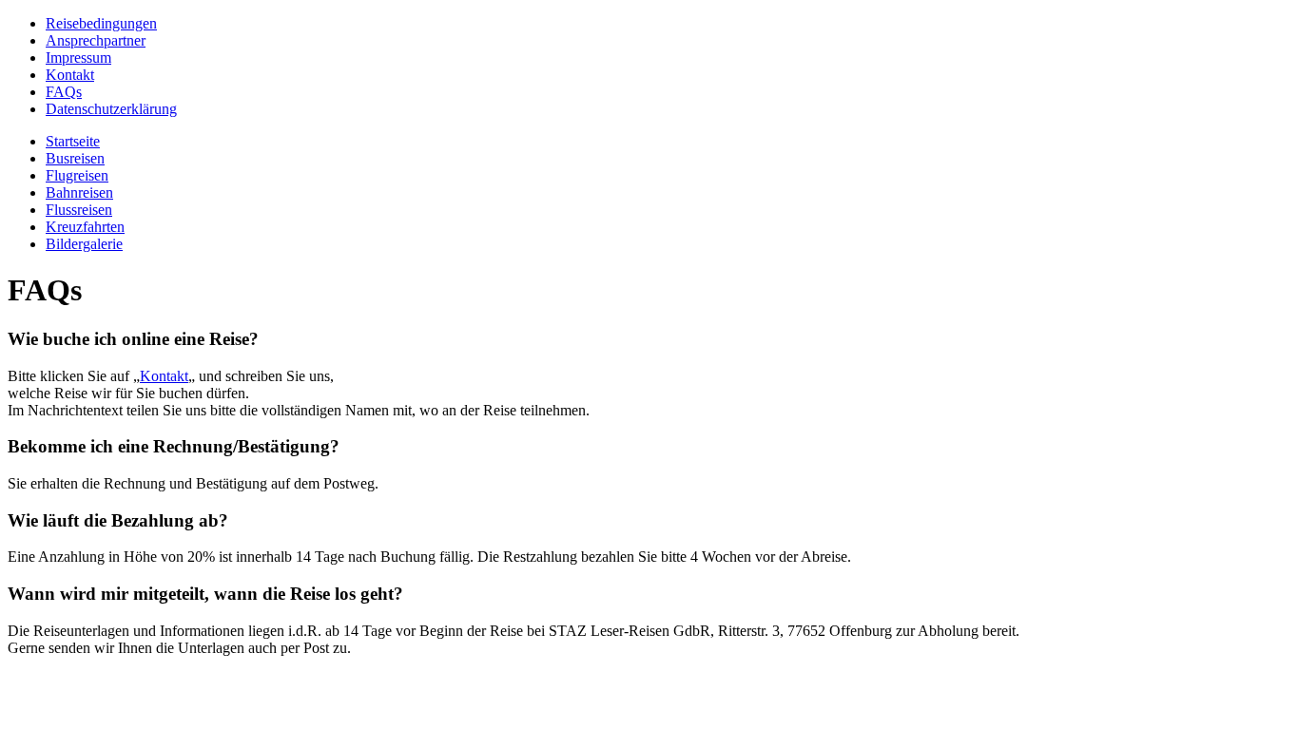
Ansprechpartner (95, 40)
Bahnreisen (79, 192)
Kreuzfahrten (85, 227)
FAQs (64, 92)
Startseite (73, 141)
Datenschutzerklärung (111, 109)
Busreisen (75, 158)
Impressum (78, 57)
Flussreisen (79, 210)
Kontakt (70, 75)
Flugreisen (77, 175)
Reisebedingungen (101, 23)
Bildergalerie (84, 244)
